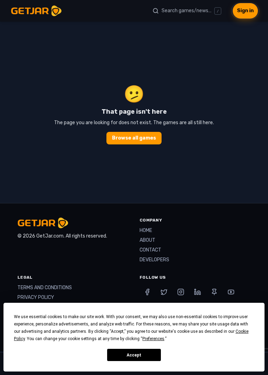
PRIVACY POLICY (35, 297)
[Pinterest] (214, 292)
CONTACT (150, 250)
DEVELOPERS (154, 260)
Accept (134, 355)
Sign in (245, 11)
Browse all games (134, 138)
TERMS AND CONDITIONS (44, 288)
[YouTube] (231, 292)
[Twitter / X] (164, 292)
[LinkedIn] (197, 292)
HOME (146, 230)
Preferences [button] (153, 338)
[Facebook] (147, 292)
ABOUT (147, 240)
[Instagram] (180, 292)
